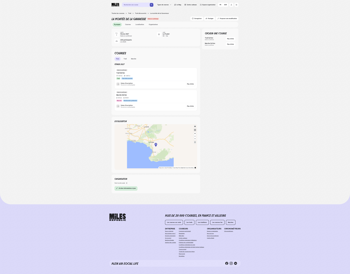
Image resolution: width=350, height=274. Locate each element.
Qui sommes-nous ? (170, 233)
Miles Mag (181, 235)
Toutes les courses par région (187, 251)
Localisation (140, 24)
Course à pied (182, 249)
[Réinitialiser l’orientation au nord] (195, 138)
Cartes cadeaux (183, 238)
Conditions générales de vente (187, 244)
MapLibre (161, 167)
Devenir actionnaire (170, 235)
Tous (117, 59)
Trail (129, 13)
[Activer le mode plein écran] (195, 130)
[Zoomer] (195, 133)
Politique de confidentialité (186, 242)
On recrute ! (168, 238)
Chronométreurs (228, 231)
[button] (156, 147)
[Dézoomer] (195, 136)
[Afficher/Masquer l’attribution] (195, 168)
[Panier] (236, 5)
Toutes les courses (118, 13)
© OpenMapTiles (176, 167)
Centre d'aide (210, 238)
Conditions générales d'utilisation (188, 240)
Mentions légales (169, 240)
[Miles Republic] (115, 4)
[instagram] (232, 263)
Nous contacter (169, 231)
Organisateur (153, 24)
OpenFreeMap (168, 167)
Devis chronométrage (213, 235)
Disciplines (181, 256)
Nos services (210, 233)
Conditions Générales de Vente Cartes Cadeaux (191, 247)
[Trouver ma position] (195, 126)
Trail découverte (140, 13)
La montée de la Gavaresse (159, 13)
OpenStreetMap (190, 167)
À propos (117, 24)
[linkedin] (236, 263)
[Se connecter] (231, 5)
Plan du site (182, 253)
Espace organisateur (212, 231)
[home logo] (117, 217)
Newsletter (182, 233)
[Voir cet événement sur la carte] (159, 34)
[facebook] (227, 263)
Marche (133, 59)
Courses (128, 24)
